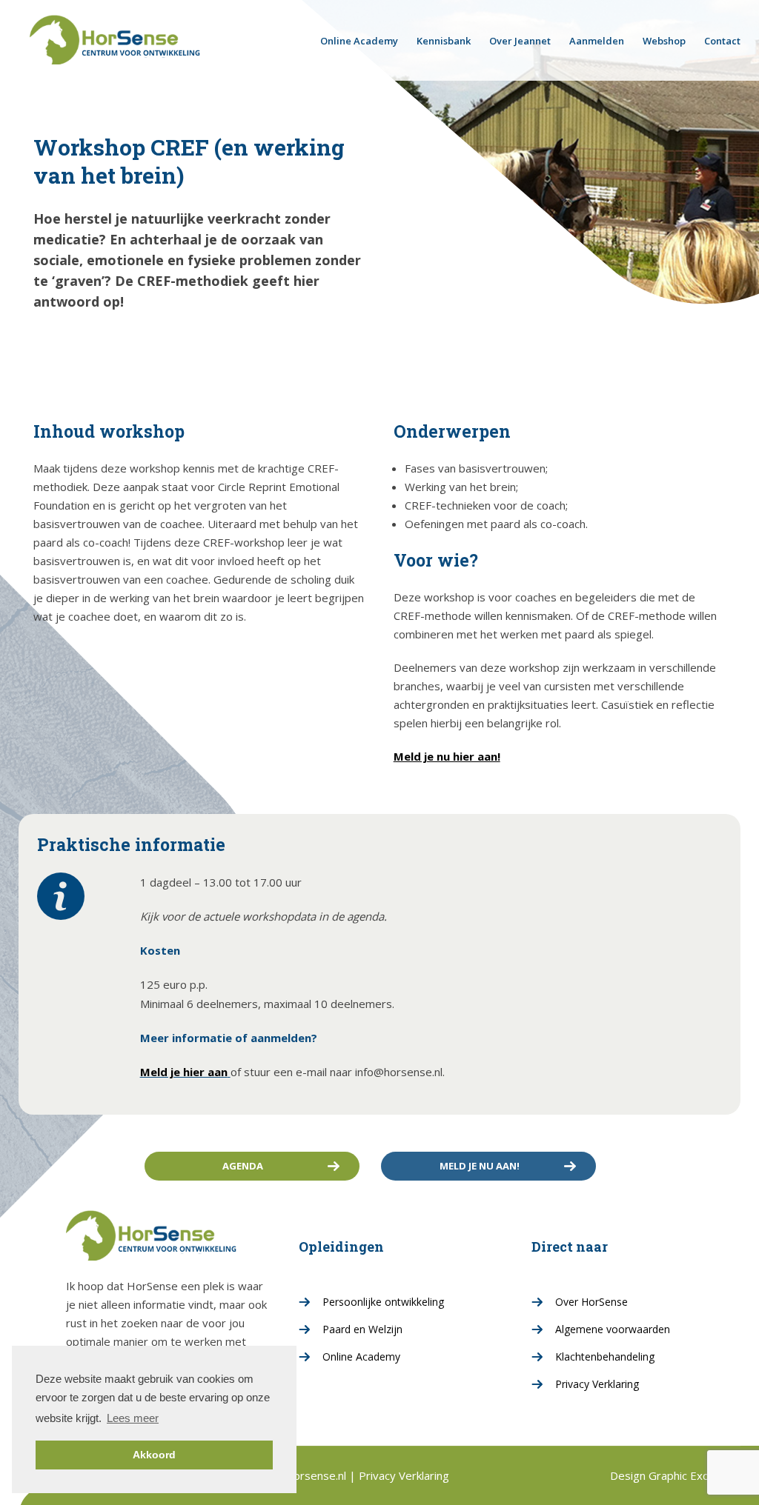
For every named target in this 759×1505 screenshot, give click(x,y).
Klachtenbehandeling (604, 1356)
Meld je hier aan (184, 1071)
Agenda (242, 1165)
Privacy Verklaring (597, 1384)
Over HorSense (591, 1302)
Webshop (664, 40)
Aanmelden (596, 40)
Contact (722, 40)
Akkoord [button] (154, 1455)
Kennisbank (444, 40)
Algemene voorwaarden (612, 1329)
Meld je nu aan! (480, 1165)
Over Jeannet (520, 40)
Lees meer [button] (133, 1418)
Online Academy (359, 40)
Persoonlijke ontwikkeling (383, 1302)
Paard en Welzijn (362, 1329)
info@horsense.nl (304, 1475)
